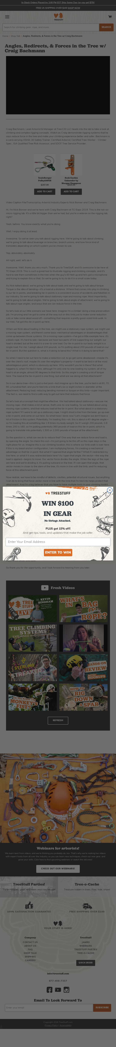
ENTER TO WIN (58, 552)
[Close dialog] (109, 490)
